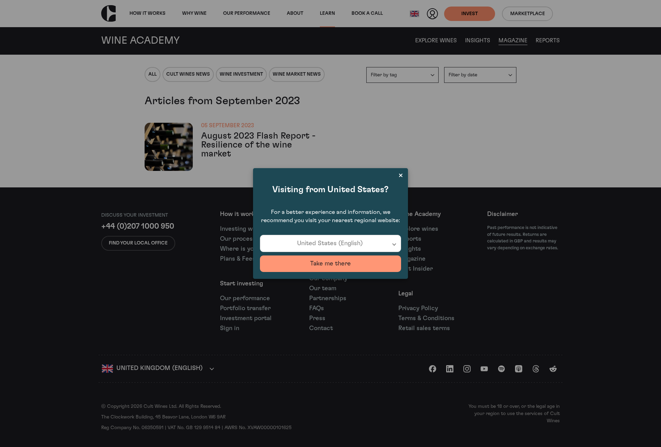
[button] (330, 243)
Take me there (330, 264)
